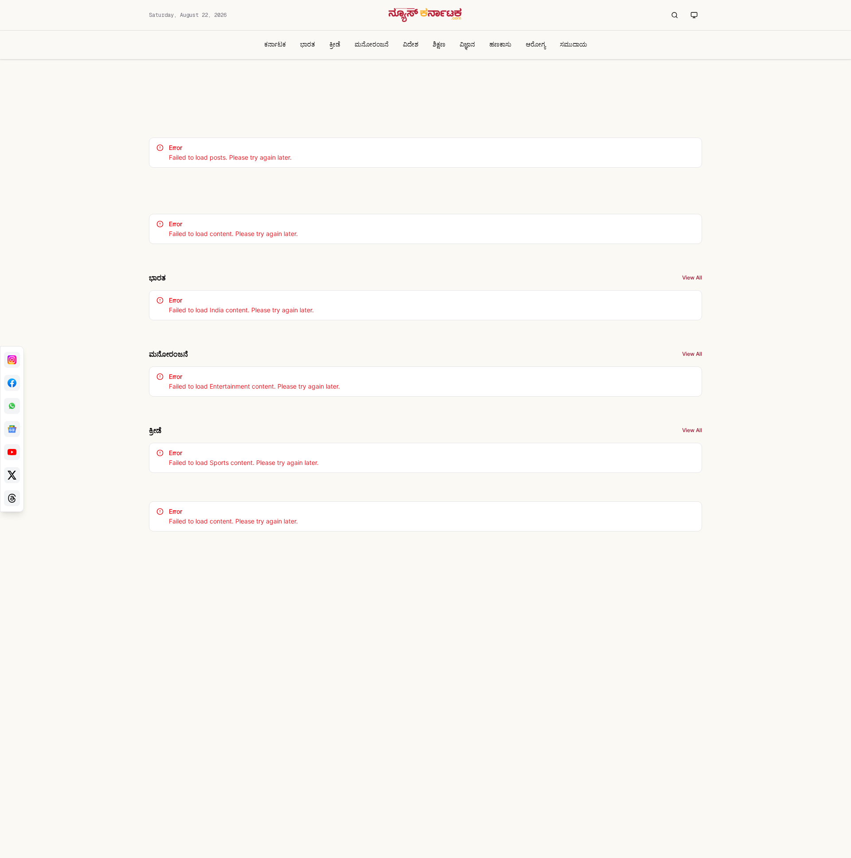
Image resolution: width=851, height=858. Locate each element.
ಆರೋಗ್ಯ (536, 44)
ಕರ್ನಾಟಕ (275, 44)
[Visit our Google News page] (12, 429)
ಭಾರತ (307, 44)
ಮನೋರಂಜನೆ (372, 44)
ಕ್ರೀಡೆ (334, 44)
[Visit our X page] (12, 475)
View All (692, 277)
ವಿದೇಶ (410, 44)
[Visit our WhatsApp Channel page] (12, 406)
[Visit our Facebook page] (12, 383)
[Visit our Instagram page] (12, 360)
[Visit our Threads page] (12, 498)
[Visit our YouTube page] (12, 452)
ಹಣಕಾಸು (500, 44)
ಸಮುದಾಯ (573, 44)
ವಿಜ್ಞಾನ (467, 44)
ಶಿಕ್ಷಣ (439, 44)
